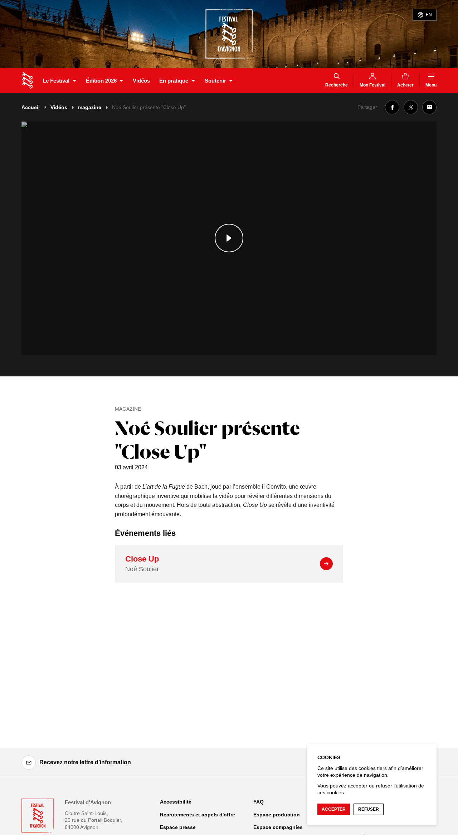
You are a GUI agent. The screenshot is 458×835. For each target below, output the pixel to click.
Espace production (276, 814)
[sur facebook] (392, 107)
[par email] (429, 107)
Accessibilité (175, 802)
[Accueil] (27, 80)
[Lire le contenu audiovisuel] (229, 238)
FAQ (258, 802)
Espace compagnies (278, 827)
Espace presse (178, 827)
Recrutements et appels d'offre (197, 814)
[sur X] (411, 107)
